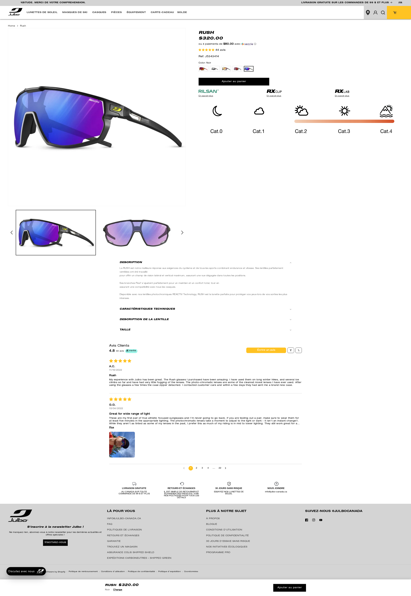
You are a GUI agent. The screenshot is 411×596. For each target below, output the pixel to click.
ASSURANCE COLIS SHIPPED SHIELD (130, 552)
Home (11, 26)
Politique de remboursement (83, 572)
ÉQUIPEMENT (136, 12)
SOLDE (182, 12)
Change (117, 590)
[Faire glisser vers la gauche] (11, 232)
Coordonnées (191, 572)
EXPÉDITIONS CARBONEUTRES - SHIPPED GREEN (139, 558)
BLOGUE (211, 524)
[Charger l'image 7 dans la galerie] (137, 232)
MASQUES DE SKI (74, 12)
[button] (43, 12)
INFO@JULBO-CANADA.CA (124, 519)
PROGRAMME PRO (218, 552)
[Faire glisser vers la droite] (182, 232)
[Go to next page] (226, 468)
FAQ (109, 524)
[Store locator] (368, 12)
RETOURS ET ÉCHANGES (123, 536)
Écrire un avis (266, 350)
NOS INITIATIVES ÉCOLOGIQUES (226, 547)
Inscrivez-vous (55, 542)
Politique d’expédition (169, 572)
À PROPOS (213, 519)
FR (400, 3)
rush (23, 26)
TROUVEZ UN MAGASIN (122, 547)
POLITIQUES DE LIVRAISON (124, 530)
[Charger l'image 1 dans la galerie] (56, 232)
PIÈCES (116, 12)
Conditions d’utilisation (113, 572)
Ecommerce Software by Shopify (48, 572)
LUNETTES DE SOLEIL (42, 12)
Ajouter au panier (289, 588)
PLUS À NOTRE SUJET (226, 511)
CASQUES (99, 12)
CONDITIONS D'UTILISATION (224, 530)
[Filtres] (290, 350)
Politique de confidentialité (141, 572)
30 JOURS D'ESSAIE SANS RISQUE (228, 541)
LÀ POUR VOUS (121, 511)
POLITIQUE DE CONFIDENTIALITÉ (227, 536)
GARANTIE (114, 541)
